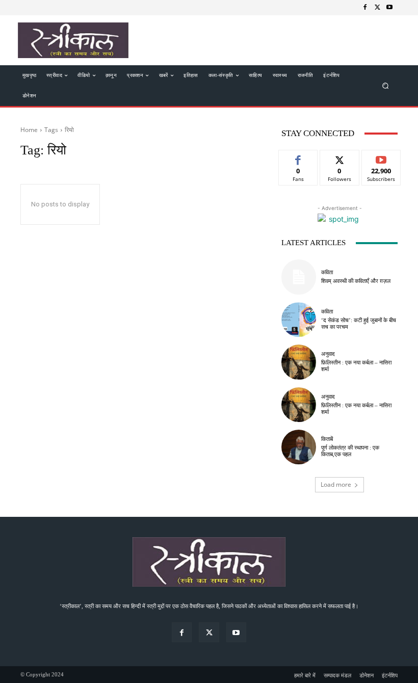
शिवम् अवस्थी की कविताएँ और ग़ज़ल (355, 281)
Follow (340, 158)
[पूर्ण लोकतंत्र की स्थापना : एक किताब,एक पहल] (298, 447)
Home (29, 129)
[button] (386, 86)
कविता (327, 272)
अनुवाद (328, 354)
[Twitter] (377, 8)
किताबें (327, 439)
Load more (336, 484)
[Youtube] (389, 8)
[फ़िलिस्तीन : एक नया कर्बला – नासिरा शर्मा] (298, 362)
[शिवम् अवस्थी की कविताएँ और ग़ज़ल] (298, 276)
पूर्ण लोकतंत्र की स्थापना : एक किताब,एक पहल (350, 450)
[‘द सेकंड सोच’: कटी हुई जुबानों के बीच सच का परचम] (298, 319)
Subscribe (381, 158)
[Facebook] (365, 8)
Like (298, 158)
